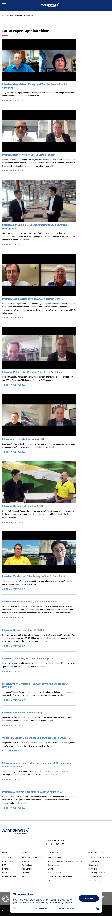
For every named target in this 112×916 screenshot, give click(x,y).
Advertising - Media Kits (97, 873)
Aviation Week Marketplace (99, 857)
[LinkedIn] (63, 844)
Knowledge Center (95, 861)
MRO (4, 865)
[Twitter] (46, 844)
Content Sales (53, 865)
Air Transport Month (21, 15)
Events (50, 869)
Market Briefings (28, 861)
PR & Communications (56, 873)
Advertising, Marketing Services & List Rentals (65, 861)
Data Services (27, 869)
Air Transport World (13, 100)
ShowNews (92, 869)
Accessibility (7, 910)
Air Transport (7, 861)
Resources (26, 877)
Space (4, 873)
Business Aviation (9, 877)
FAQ (49, 880)
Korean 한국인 (94, 880)
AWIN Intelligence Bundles (32, 857)
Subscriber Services (55, 857)
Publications (27, 865)
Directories (26, 873)
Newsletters (93, 865)
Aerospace (6, 857)
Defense (5, 869)
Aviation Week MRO (12, 750)
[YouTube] (57, 844)
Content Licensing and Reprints (60, 877)
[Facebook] (52, 844)
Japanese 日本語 (95, 877)
